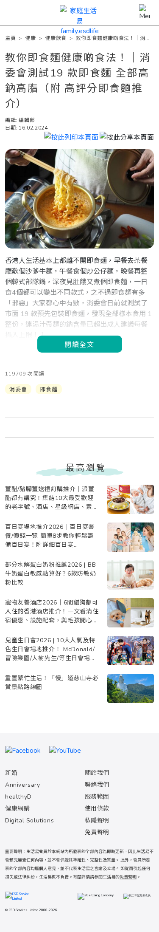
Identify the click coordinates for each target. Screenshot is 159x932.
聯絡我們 (97, 785)
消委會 (18, 389)
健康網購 (17, 809)
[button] (127, 136)
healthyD (18, 797)
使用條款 (97, 809)
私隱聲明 (97, 820)
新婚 (11, 773)
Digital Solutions (29, 820)
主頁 (10, 38)
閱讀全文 (79, 344)
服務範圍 (97, 797)
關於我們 (97, 773)
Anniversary (22, 785)
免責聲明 (97, 832)
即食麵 (49, 389)
